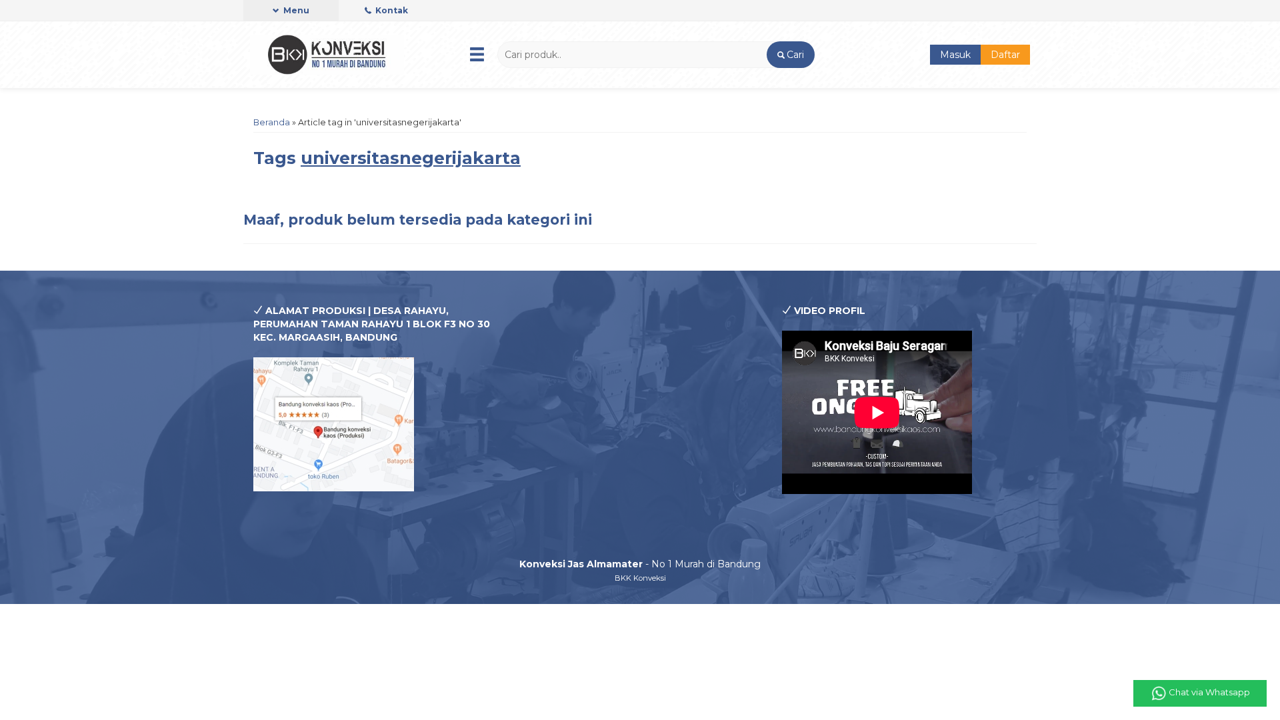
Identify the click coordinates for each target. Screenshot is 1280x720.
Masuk (955, 55)
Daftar (1005, 55)
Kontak (390, 10)
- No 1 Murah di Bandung (640, 564)
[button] (790, 54)
